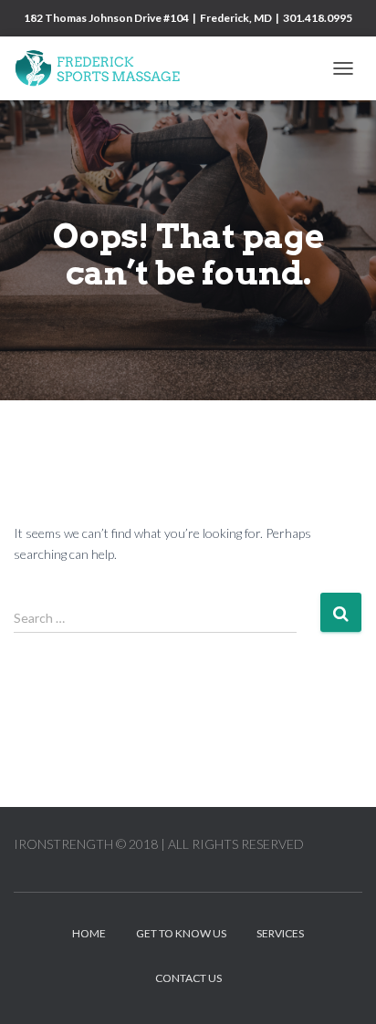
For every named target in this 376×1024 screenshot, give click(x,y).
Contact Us (188, 978)
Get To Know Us (181, 933)
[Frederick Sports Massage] (105, 68)
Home (89, 933)
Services (280, 933)
